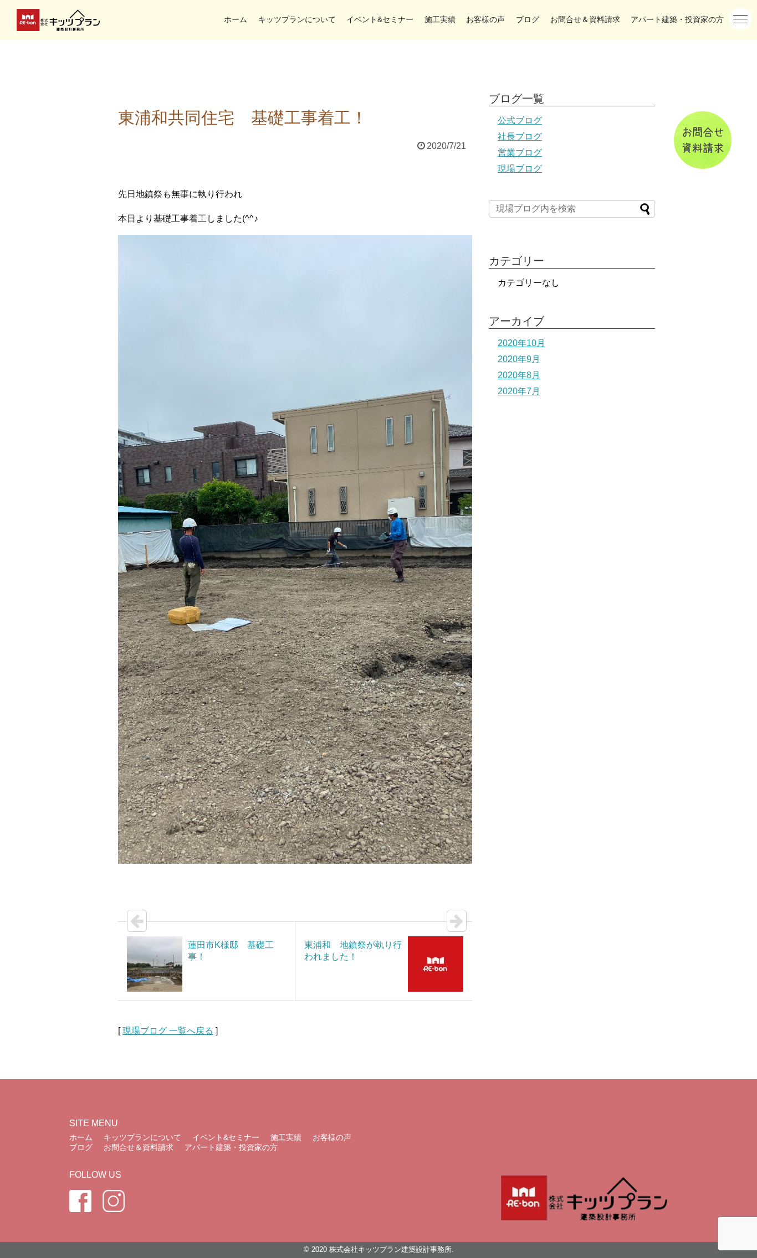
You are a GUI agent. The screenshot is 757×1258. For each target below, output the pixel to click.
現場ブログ (520, 168)
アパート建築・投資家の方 (677, 19)
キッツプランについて (297, 19)
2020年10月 (521, 343)
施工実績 (440, 19)
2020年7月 (519, 391)
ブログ (527, 19)
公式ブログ (520, 120)
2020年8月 (519, 375)
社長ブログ (520, 136)
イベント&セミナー (379, 19)
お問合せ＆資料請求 (585, 19)
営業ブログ (520, 152)
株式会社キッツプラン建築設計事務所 (390, 1249)
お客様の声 (485, 19)
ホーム (235, 19)
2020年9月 (519, 359)
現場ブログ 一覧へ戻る (167, 1030)
